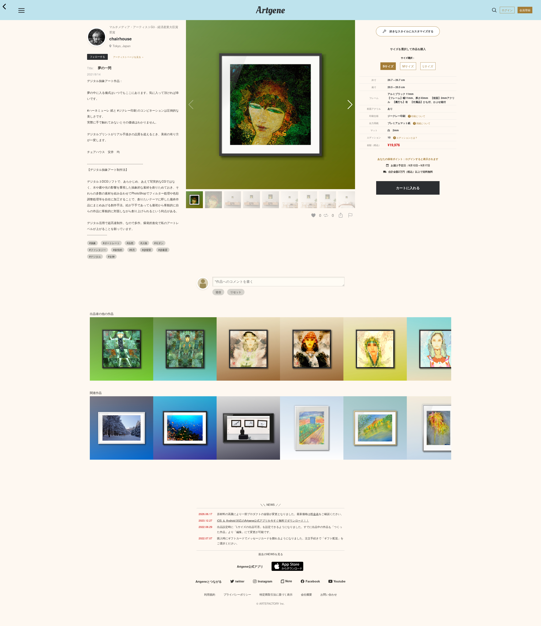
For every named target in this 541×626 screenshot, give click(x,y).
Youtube (339, 581)
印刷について (418, 116)
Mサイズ (408, 66)
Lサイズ (428, 66)
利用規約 (209, 594)
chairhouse (120, 39)
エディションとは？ (406, 137)
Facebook (313, 581)
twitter (239, 581)
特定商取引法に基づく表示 (276, 594)
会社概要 (306, 594)
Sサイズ (388, 66)
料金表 (314, 514)
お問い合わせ (328, 594)
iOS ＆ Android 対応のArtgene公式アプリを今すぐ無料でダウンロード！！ (263, 520)
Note (288, 581)
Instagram (265, 581)
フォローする (97, 56)
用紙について (423, 123)
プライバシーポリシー (237, 594)
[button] (350, 104)
